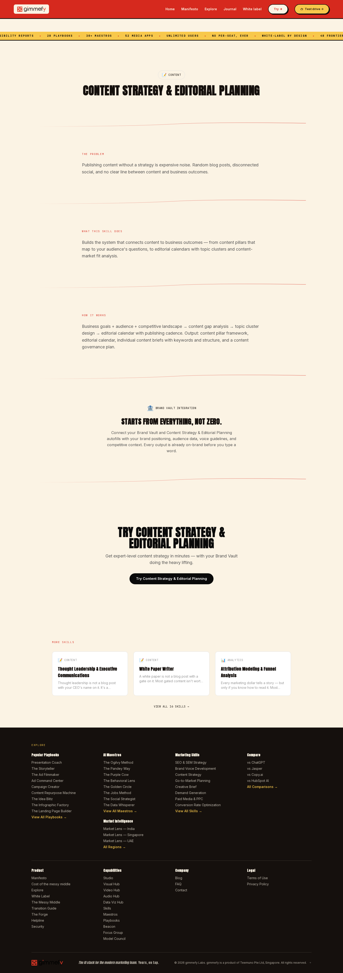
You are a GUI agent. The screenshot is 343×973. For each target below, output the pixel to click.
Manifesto (189, 9)
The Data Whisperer (119, 805)
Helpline (38, 920)
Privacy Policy (258, 884)
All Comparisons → (262, 787)
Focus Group (113, 932)
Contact (181, 890)
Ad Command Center (47, 781)
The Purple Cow (116, 775)
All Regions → (114, 847)
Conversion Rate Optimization (198, 805)
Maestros (110, 914)
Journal (230, 9)
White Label (41, 896)
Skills (107, 908)
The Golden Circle (117, 787)
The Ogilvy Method (118, 762)
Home (170, 9)
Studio (108, 878)
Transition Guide (44, 908)
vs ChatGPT (256, 762)
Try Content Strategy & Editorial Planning (171, 578)
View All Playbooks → (49, 817)
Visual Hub (111, 884)
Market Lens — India (119, 829)
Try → (278, 9)
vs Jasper (254, 768)
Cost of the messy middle (51, 884)
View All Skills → (188, 811)
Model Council (114, 939)
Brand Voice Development (195, 768)
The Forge (40, 914)
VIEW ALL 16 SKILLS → (171, 706)
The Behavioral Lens (119, 781)
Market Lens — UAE (118, 841)
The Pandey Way (116, 768)
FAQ (178, 884)
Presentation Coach (47, 762)
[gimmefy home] (31, 9)
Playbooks (111, 920)
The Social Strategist (119, 799)
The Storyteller (43, 768)
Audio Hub (111, 896)
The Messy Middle (46, 902)
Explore (211, 9)
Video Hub (111, 890)
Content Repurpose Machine (54, 793)
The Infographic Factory (50, 805)
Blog (178, 878)
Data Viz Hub (113, 902)
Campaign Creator (46, 787)
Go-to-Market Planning (192, 781)
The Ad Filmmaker (45, 775)
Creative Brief (185, 787)
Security (38, 926)
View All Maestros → (120, 811)
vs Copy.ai (255, 775)
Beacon (109, 926)
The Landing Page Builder (52, 811)
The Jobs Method (117, 793)
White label (252, 9)
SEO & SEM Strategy (190, 762)
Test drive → (314, 9)
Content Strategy (188, 775)
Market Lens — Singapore (123, 835)
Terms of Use (257, 878)
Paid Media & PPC (189, 799)
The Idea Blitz (42, 799)
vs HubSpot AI (258, 781)
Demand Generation (190, 793)
